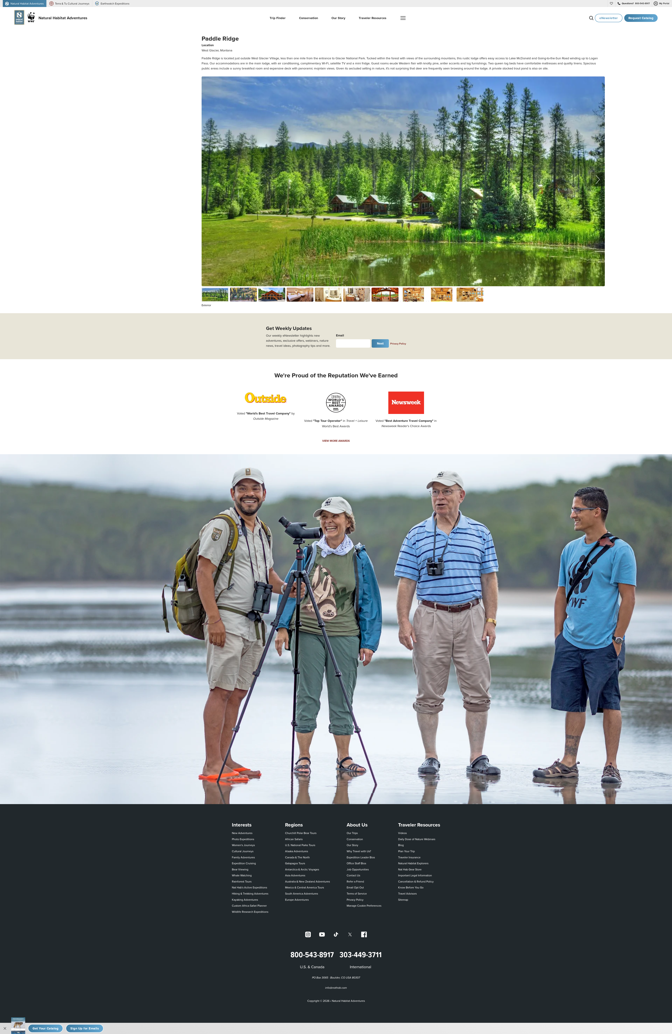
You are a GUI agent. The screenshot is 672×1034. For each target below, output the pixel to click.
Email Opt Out (355, 887)
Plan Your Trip (406, 851)
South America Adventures (301, 893)
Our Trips (352, 833)
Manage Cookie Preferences (364, 906)
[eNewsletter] (84, 1028)
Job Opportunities (358, 869)
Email (340, 335)
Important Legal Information (415, 875)
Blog (401, 845)
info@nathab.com (336, 988)
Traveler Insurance (409, 857)
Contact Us (353, 875)
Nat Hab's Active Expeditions (249, 887)
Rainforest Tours (241, 881)
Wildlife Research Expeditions (250, 912)
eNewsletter (608, 18)
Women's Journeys (243, 845)
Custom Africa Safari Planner (249, 905)
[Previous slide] (209, 179)
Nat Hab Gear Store (410, 869)
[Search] (591, 18)
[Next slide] (598, 179)
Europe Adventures (297, 900)
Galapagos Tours (295, 863)
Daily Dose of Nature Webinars (416, 839)
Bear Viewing (240, 869)
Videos (402, 833)
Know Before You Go (411, 887)
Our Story (352, 845)
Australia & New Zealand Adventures (307, 881)
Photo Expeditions (243, 839)
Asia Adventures (295, 875)
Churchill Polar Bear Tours (300, 833)
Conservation (355, 839)
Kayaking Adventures (245, 900)
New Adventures (242, 833)
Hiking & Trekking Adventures (250, 893)
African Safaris (294, 839)
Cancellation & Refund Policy (416, 881)
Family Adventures (243, 857)
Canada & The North (297, 857)
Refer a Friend (355, 881)
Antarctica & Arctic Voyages (302, 869)
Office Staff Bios (356, 863)
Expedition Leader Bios (361, 857)
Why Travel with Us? (359, 851)
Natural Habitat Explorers (413, 863)
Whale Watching (242, 875)
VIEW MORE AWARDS (336, 441)
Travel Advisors (407, 893)
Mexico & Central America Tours (304, 887)
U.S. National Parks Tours (300, 845)
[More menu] (403, 18)
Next (380, 343)
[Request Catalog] (45, 1028)
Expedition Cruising (244, 863)
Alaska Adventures (296, 851)
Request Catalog (641, 18)
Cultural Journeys (242, 851)
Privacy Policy (398, 343)
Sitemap (403, 900)
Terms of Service (357, 893)
